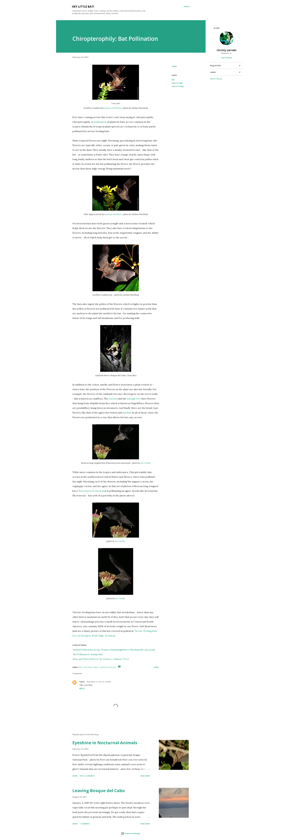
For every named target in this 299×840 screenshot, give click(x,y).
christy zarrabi (226, 50)
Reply (82, 688)
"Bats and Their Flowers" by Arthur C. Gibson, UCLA (100, 658)
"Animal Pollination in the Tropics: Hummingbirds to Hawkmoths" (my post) (113, 649)
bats (173, 80)
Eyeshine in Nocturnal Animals (104, 743)
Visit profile (226, 58)
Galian (82, 682)
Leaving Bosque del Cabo (98, 790)
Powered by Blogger (132, 833)
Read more (145, 776)
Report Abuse (216, 78)
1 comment (85, 824)
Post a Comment (87, 776)
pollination (100, 121)
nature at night (177, 83)
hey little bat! (83, 6)
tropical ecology (178, 86)
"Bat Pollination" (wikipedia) (87, 654)
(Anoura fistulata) (113, 214)
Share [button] (174, 66)
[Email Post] (119, 667)
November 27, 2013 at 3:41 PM (99, 682)
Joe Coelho (146, 463)
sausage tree (134, 398)
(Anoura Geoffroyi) (112, 108)
